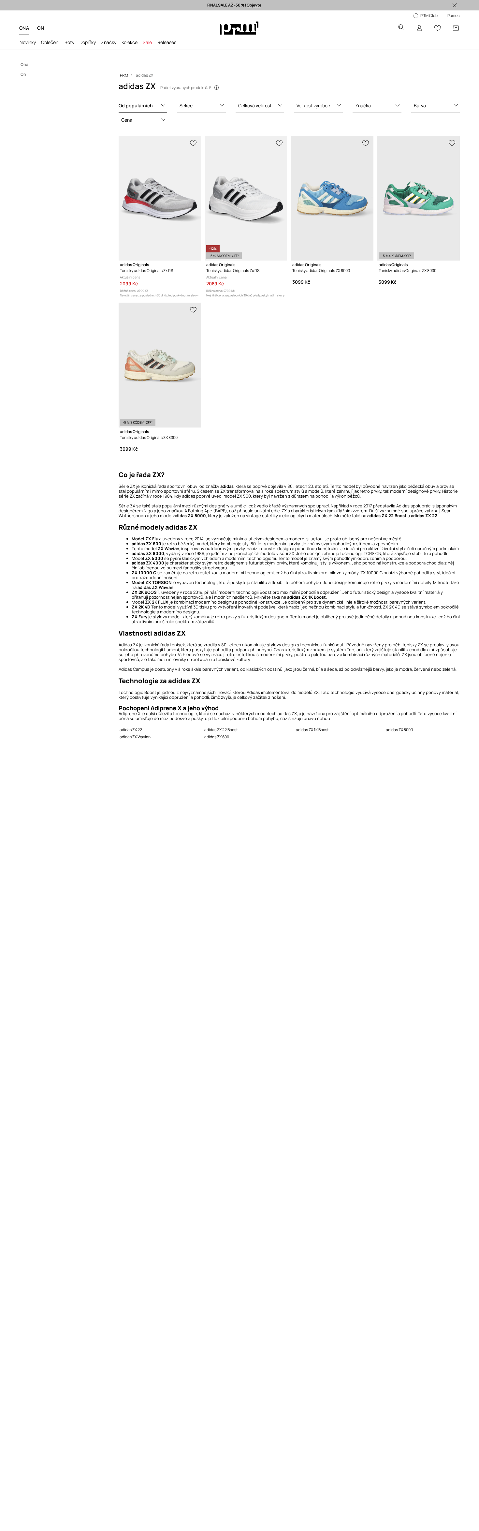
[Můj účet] (419, 28)
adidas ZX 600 (216, 737)
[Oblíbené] (438, 28)
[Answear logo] (239, 28)
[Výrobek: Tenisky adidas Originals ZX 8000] (332, 198)
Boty (69, 42)
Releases (166, 42)
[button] (143, 105)
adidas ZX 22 (131, 729)
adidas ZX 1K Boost (312, 729)
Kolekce (130, 42)
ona (24, 28)
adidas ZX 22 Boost (221, 729)
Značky (108, 42)
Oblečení (50, 42)
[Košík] (456, 28)
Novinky (28, 42)
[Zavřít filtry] (454, 5)
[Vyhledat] (401, 28)
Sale (147, 42)
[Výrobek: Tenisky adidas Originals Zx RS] (160, 198)
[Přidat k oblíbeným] (193, 142)
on (40, 28)
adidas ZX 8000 (399, 729)
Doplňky (88, 42)
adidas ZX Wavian (135, 737)
